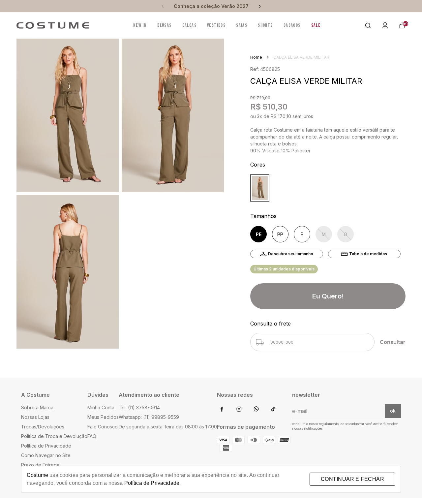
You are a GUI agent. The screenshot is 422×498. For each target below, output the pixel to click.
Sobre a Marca (37, 407)
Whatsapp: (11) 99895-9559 (149, 417)
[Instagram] (239, 409)
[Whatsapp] (256, 409)
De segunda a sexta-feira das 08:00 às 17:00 (168, 426)
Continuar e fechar (352, 479)
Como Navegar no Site (46, 455)
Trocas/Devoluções (42, 426)
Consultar (393, 342)
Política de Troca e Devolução (54, 436)
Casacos (292, 25)
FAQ (91, 436)
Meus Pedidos (103, 417)
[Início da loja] (52, 25)
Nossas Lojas (35, 417)
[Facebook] (222, 409)
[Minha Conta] (385, 25)
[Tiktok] (273, 409)
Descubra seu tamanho (290, 253)
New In (140, 25)
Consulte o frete (270, 323)
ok (393, 411)
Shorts (265, 25)
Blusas (164, 25)
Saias (241, 25)
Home (256, 57)
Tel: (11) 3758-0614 (139, 407)
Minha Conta (100, 407)
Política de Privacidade (46, 446)
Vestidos (216, 25)
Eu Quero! (328, 296)
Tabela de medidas (368, 253)
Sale (316, 25)
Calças (189, 25)
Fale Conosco (102, 426)
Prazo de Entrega (40, 465)
